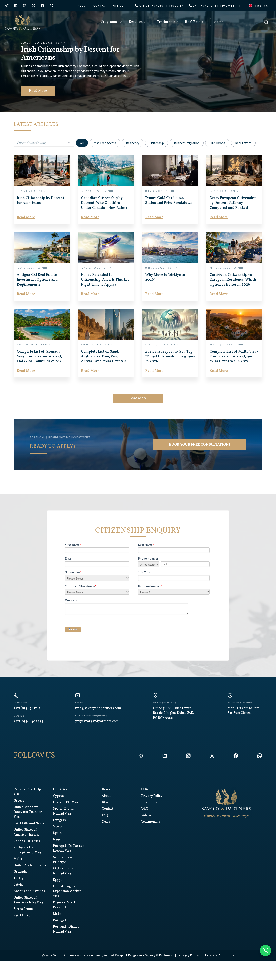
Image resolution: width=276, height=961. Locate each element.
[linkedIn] (16, 6)
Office (145, 789)
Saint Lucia (22, 915)
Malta (18, 859)
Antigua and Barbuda (29, 891)
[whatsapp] (51, 6)
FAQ (105, 815)
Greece (19, 801)
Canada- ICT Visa (27, 841)
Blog (105, 802)
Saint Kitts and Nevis (29, 823)
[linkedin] (164, 756)
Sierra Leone (23, 909)
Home (106, 789)
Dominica (60, 789)
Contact (107, 809)
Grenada (20, 872)
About (106, 796)
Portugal (59, 920)
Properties (149, 802)
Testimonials (150, 822)
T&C (144, 809)
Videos (146, 815)
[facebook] (42, 6)
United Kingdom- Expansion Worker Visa (67, 891)
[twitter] (34, 6)
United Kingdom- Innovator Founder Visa (28, 812)
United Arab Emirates (30, 865)
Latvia (18, 885)
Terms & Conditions (219, 955)
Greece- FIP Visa (65, 802)
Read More (42, 90)
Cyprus (58, 796)
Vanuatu (59, 826)
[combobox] (44, 143)
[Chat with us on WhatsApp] (265, 950)
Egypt (57, 880)
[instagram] (25, 6)
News (106, 822)
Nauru (57, 839)
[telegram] (7, 6)
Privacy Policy (151, 796)
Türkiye (19, 878)
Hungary (59, 820)
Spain (57, 833)
